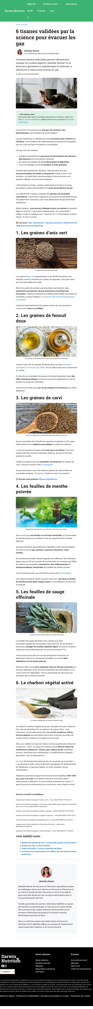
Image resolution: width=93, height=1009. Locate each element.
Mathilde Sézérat (31, 51)
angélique (40, 473)
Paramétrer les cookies (80, 996)
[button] (28, 17)
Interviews (39, 972)
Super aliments (41, 960)
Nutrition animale (42, 963)
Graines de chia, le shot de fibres (36, 845)
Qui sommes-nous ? (79, 960)
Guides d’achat (51, 4)
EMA (64, 649)
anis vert (31, 276)
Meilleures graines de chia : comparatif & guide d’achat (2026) (49, 843)
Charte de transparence (81, 969)
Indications (71, 4)
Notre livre (75, 966)
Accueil (18, 24)
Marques (39, 966)
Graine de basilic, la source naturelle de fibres (42, 848)
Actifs (30, 11)
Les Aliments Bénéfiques (31, 119)
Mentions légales (7, 996)
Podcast (41, 11)
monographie (47, 464)
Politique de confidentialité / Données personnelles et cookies (42, 996)
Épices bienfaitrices (48, 479)
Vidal (20, 761)
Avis (52, 11)
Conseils (25, 24)
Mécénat (74, 963)
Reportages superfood (45, 969)
